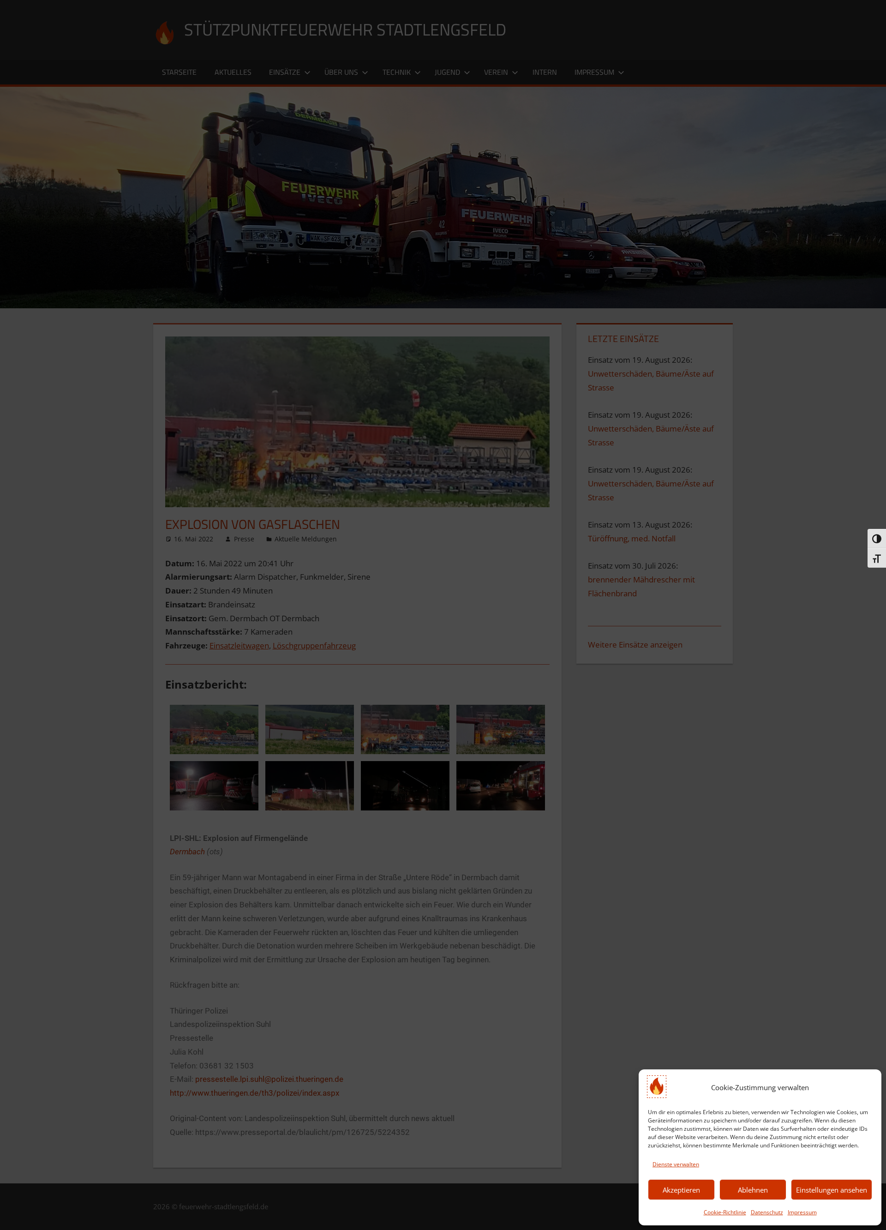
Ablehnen (753, 1189)
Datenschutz (767, 1212)
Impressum (802, 1212)
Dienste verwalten (676, 1164)
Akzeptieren (681, 1189)
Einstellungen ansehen (831, 1189)
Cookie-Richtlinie (725, 1212)
